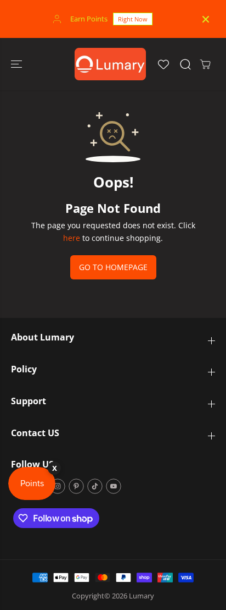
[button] (17, 64)
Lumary (141, 596)
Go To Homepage (113, 267)
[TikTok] (95, 486)
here (71, 238)
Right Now (133, 19)
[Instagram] (57, 486)
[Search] (185, 64)
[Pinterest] (76, 486)
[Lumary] (110, 64)
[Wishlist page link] (163, 64)
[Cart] (205, 64)
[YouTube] (113, 486)
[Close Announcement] (205, 19)
